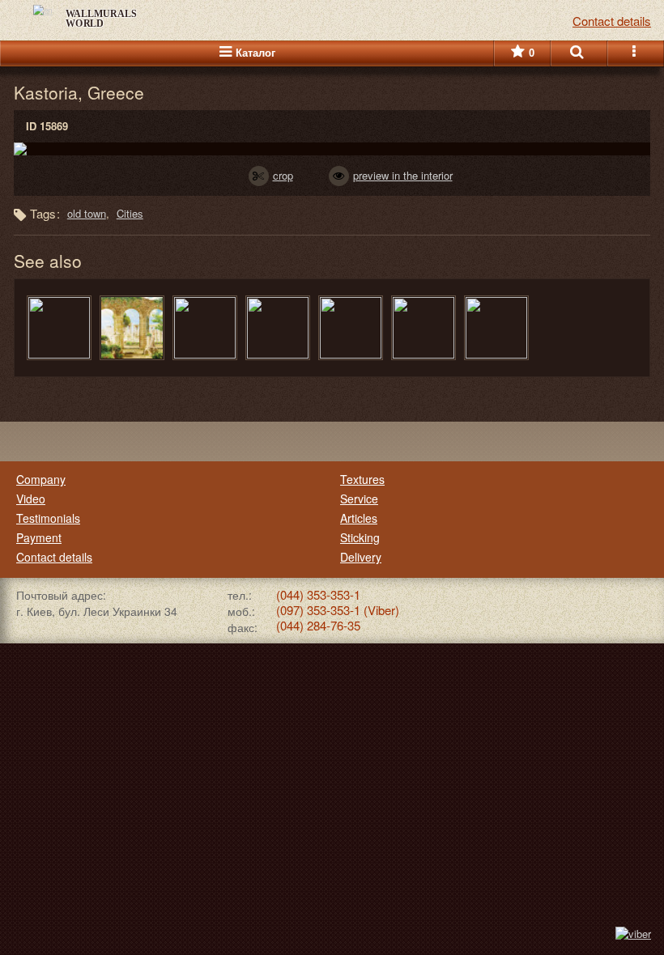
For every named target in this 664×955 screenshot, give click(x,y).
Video (30, 498)
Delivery (360, 557)
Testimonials (48, 518)
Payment (39, 537)
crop (283, 175)
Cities (130, 213)
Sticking (360, 537)
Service (359, 498)
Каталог (255, 53)
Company (41, 479)
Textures (362, 479)
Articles (358, 518)
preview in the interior (403, 175)
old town (86, 213)
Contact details (54, 557)
